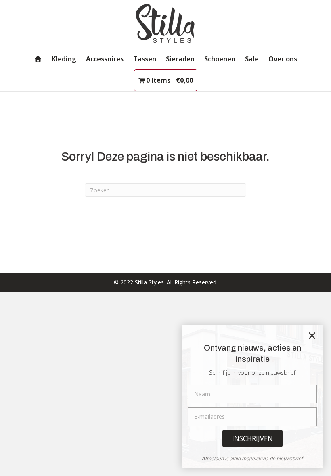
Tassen (144, 58)
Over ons (282, 58)
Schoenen (219, 58)
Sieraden (180, 58)
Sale (252, 58)
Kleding (64, 58)
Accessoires (105, 58)
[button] (252, 438)
